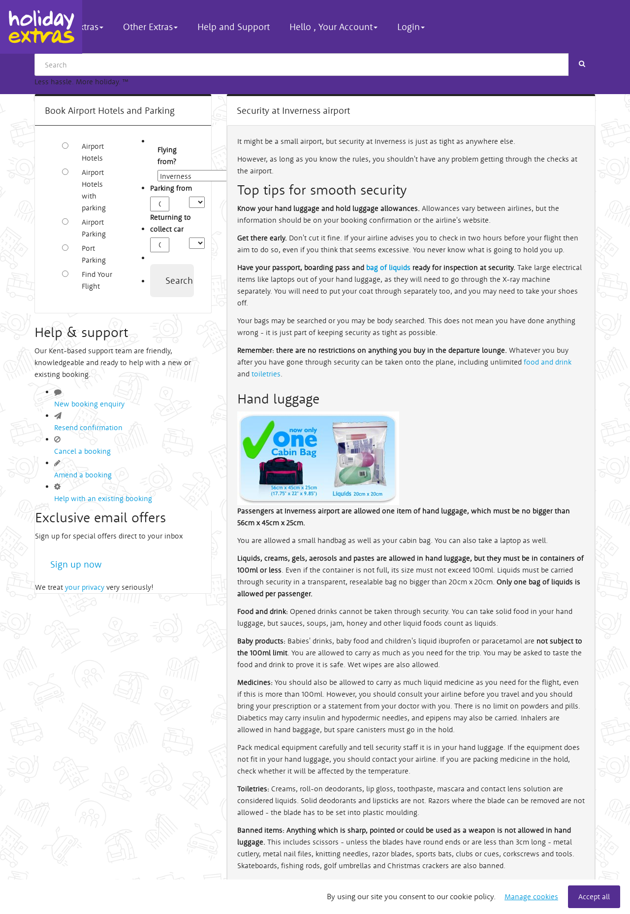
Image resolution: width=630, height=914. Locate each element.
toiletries (266, 373)
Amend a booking (83, 474)
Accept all (594, 896)
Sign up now (76, 564)
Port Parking (94, 254)
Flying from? (163, 155)
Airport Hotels (93, 152)
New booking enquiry (89, 403)
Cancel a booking (82, 451)
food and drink (547, 362)
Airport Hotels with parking (94, 190)
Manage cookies (531, 896)
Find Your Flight (97, 280)
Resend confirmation (88, 427)
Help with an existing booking (103, 498)
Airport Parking (94, 227)
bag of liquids (388, 267)
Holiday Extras (41, 27)
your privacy (84, 587)
